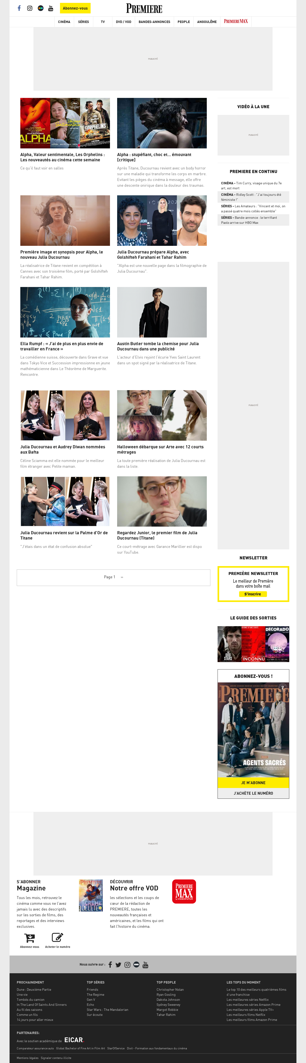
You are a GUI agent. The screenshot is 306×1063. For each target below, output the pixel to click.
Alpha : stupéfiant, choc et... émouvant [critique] (154, 157)
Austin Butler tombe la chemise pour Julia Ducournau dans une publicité (158, 346)
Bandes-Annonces (154, 22)
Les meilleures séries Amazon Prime (253, 1004)
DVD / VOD (123, 22)
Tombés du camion (30, 999)
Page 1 (109, 576)
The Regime (95, 994)
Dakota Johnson (168, 999)
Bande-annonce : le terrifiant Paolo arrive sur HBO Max (249, 220)
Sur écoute (95, 1014)
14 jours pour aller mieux (35, 1020)
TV (103, 22)
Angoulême (207, 22)
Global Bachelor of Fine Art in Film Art (80, 1048)
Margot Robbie (167, 1009)
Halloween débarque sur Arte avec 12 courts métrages (160, 449)
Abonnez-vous (75, 8)
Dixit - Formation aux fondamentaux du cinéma (157, 1048)
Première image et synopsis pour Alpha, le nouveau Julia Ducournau (61, 254)
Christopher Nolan (170, 989)
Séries (83, 22)
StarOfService (116, 1048)
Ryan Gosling (166, 994)
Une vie (22, 994)
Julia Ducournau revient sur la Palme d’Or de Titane (64, 535)
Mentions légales (27, 1058)
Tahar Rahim (166, 1014)
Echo (90, 1004)
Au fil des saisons (29, 1009)
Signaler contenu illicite (56, 1058)
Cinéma (64, 22)
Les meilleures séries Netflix (248, 999)
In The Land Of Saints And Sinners (42, 1004)
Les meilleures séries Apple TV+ (250, 1009)
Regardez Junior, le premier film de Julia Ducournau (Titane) (157, 535)
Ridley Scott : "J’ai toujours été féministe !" (251, 197)
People (184, 22)
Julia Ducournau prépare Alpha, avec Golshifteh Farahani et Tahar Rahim (153, 254)
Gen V (91, 999)
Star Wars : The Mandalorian (107, 1009)
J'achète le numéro (253, 793)
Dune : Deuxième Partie (34, 989)
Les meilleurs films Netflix (246, 1014)
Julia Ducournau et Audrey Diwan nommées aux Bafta (62, 449)
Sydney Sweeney (168, 1004)
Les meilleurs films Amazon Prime (252, 1020)
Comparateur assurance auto (35, 1048)
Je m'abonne (253, 782)
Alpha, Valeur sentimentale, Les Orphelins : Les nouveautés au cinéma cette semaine (62, 157)
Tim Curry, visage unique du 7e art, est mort (251, 185)
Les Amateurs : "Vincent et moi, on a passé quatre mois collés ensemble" (253, 208)
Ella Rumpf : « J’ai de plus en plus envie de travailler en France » (61, 346)
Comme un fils (27, 1014)
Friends (92, 989)
